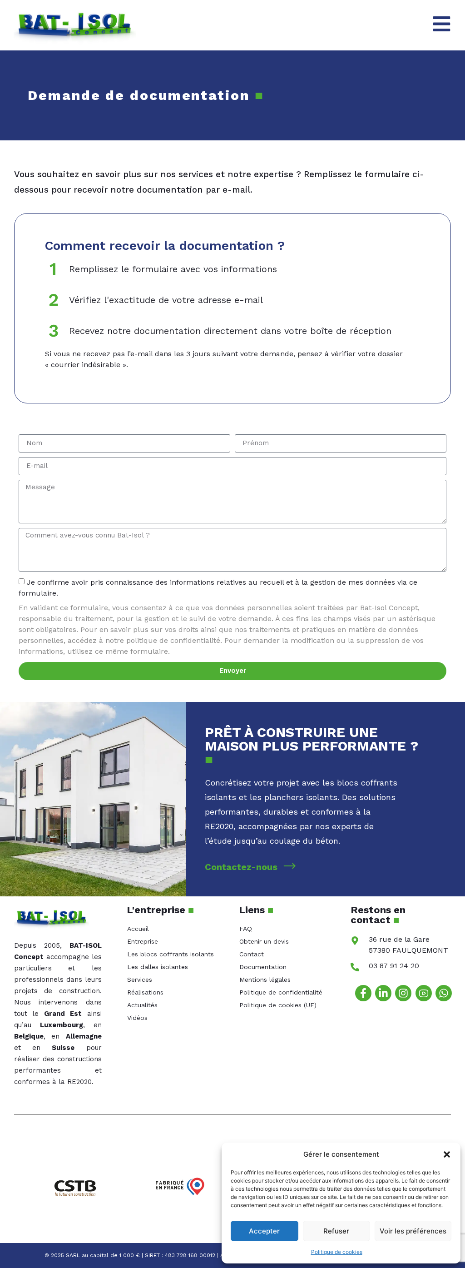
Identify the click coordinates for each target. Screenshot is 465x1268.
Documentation (263, 966)
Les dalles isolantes (157, 966)
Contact (251, 954)
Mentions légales (265, 979)
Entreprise (142, 941)
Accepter (264, 1231)
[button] (446, 1154)
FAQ (245, 928)
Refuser (336, 1231)
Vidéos (137, 1017)
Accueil (138, 928)
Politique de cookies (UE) (278, 1005)
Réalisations (145, 992)
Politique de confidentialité (280, 992)
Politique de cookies (336, 1251)
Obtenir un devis (264, 941)
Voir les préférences (413, 1231)
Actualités (142, 1005)
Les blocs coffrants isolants (170, 954)
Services (139, 979)
